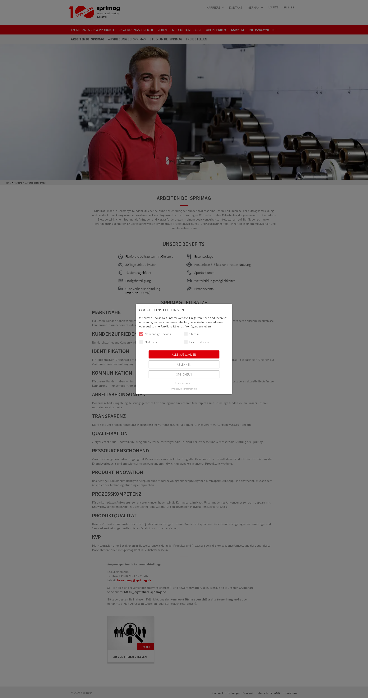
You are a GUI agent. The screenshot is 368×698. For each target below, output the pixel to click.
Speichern (184, 374)
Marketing (151, 342)
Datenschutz (190, 388)
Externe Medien (199, 342)
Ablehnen (184, 364)
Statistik (194, 334)
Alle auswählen (184, 354)
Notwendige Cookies (158, 334)
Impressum (176, 388)
